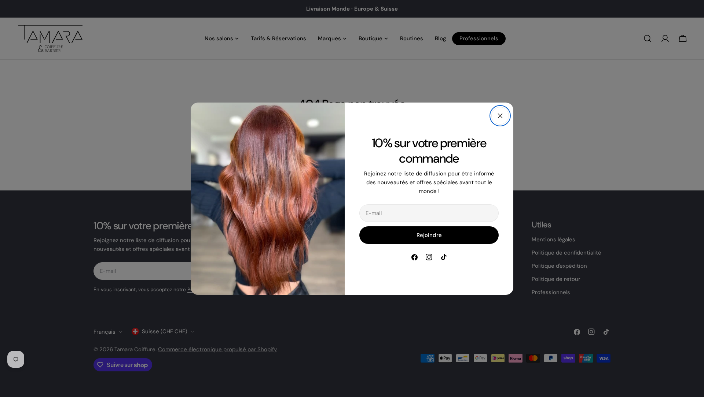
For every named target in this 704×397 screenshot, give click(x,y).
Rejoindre (429, 235)
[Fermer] (500, 116)
